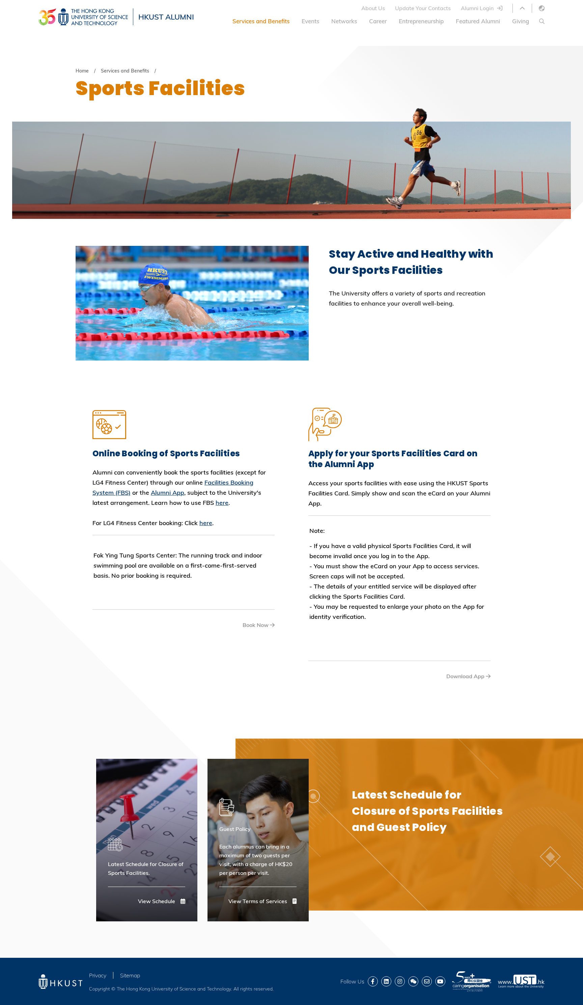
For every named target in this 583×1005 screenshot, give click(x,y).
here (222, 503)
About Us (373, 8)
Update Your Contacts (423, 8)
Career (378, 21)
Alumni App (167, 492)
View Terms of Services (258, 901)
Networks (344, 21)
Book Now (256, 625)
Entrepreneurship (421, 21)
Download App (466, 676)
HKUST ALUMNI (166, 17)
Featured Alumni (478, 21)
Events (310, 21)
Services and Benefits (260, 21)
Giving (520, 21)
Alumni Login (477, 8)
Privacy (97, 975)
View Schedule (157, 901)
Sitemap (130, 975)
